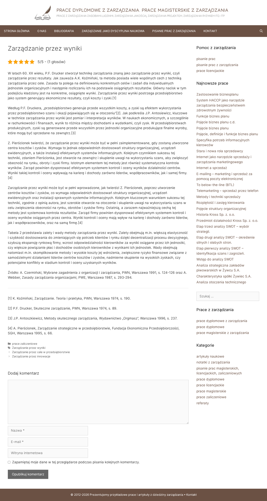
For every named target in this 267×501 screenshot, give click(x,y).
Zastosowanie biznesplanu (217, 94)
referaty (202, 403)
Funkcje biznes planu (212, 116)
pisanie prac (205, 59)
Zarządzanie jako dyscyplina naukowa (113, 31)
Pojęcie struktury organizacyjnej (221, 209)
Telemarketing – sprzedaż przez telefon (227, 191)
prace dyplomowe (210, 327)
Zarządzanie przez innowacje (31, 356)
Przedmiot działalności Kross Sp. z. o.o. (227, 221)
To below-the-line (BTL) (215, 185)
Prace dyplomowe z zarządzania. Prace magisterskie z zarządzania (142, 10)
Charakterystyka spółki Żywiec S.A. (224, 276)
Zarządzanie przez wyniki (28, 347)
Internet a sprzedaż (211, 168)
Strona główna (17, 31)
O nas (41, 31)
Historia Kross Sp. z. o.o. (215, 215)
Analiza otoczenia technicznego (221, 282)
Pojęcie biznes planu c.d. (216, 122)
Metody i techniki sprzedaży (218, 197)
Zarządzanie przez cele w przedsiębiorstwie (41, 352)
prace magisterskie (211, 391)
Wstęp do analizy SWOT (215, 259)
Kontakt (210, 31)
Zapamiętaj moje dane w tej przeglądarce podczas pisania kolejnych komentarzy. (76, 462)
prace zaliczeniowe (24, 343)
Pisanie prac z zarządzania (174, 31)
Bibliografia (64, 31)
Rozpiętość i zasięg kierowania (220, 203)
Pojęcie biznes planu (212, 128)
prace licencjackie (210, 71)
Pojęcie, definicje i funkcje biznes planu (227, 134)
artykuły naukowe (210, 356)
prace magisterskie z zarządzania (222, 333)
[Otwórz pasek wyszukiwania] (261, 31)
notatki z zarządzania (213, 362)
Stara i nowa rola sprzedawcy (219, 151)
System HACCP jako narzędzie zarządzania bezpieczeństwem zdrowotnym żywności (220, 105)
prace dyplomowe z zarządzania (221, 321)
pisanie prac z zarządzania (217, 65)
